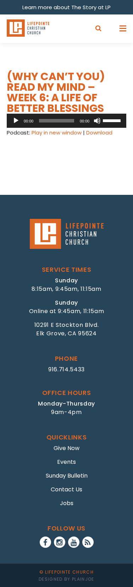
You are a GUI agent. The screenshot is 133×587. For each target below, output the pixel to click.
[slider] (113, 120)
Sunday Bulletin (67, 476)
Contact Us (66, 489)
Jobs (66, 503)
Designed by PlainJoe (66, 579)
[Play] (16, 120)
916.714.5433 (66, 369)
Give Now (66, 448)
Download (99, 132)
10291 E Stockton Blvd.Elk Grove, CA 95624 (66, 329)
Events (66, 462)
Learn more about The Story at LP (66, 7)
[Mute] (97, 120)
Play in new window (57, 132)
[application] (67, 121)
